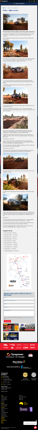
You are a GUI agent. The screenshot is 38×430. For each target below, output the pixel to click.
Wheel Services (3, 414)
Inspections (3, 411)
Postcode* (5, 307)
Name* (5, 297)
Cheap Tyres (21, 399)
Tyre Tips (2, 402)
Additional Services (4, 416)
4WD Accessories (4, 408)
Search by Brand (4, 399)
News (2, 422)
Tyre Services (3, 413)
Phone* (9, 300)
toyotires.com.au (8, 290)
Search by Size (3, 398)
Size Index (20, 395)
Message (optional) (7, 310)
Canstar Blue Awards (22, 396)
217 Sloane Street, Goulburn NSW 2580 (7, 379)
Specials (3, 417)
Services (3, 407)
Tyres (2, 395)
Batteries (2, 409)
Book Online (3, 420)
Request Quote (7, 321)
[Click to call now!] (29, 1)
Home (5, 7)
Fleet (2, 421)
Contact (2, 418)
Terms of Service (30, 317)
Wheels (2, 403)
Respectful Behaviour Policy (5, 428)
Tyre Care (3, 400)
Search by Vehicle (4, 396)
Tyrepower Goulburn (19, 3)
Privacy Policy (23, 317)
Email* (5, 303)
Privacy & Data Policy (7, 427)
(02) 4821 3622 (6, 382)
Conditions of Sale (13, 427)
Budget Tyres (21, 398)
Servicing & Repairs (4, 412)
